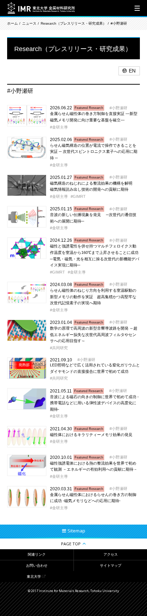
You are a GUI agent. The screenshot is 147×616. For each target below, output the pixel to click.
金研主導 (60, 127)
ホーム (12, 23)
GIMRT (79, 196)
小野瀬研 (119, 108)
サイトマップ (110, 565)
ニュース (29, 23)
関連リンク (37, 554)
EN (132, 71)
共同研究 (60, 348)
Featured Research (89, 108)
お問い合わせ (36, 565)
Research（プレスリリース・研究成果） (73, 23)
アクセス (110, 554)
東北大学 (34, 577)
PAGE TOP (71, 543)
